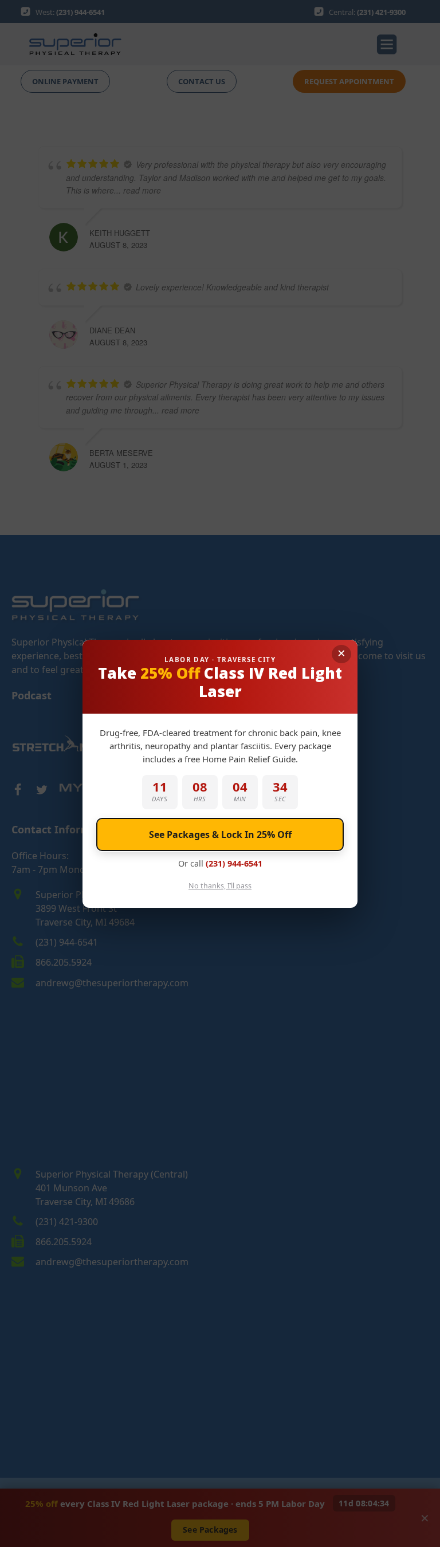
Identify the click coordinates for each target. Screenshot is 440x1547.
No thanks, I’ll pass (220, 886)
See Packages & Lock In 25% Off (220, 834)
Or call (220, 863)
